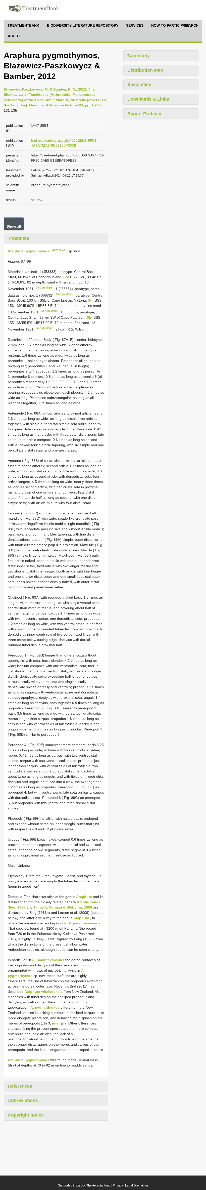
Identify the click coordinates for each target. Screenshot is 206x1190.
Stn (66, 277)
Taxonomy (138, 55)
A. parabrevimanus (84, 923)
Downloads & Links (148, 99)
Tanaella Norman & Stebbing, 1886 (62, 907)
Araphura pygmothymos (28, 251)
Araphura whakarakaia (43, 992)
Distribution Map (145, 70)
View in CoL (59, 249)
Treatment (18, 238)
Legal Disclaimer (136, 1185)
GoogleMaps (44, 287)
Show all (14, 226)
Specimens (139, 84)
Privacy (118, 1185)
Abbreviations (23, 1100)
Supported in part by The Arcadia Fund (84, 1185)
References (20, 1086)
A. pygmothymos (45, 1007)
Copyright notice (26, 1115)
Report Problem (144, 113)
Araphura (84, 897)
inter (56, 1023)
